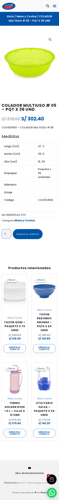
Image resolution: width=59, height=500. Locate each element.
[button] (54, 6)
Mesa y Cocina (26, 16)
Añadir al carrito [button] (15, 348)
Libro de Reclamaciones (29, 473)
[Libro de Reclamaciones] (29, 468)
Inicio (10, 16)
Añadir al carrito (27, 234)
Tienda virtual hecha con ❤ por (29, 492)
